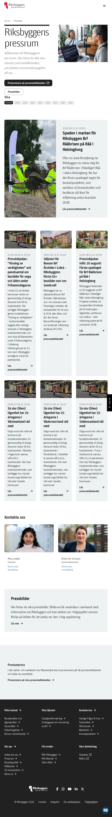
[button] (105, 810)
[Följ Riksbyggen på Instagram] (63, 789)
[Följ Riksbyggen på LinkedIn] (76, 789)
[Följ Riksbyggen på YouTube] (69, 789)
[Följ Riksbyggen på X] (82, 789)
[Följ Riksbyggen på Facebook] (57, 789)
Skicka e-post (13, 566)
